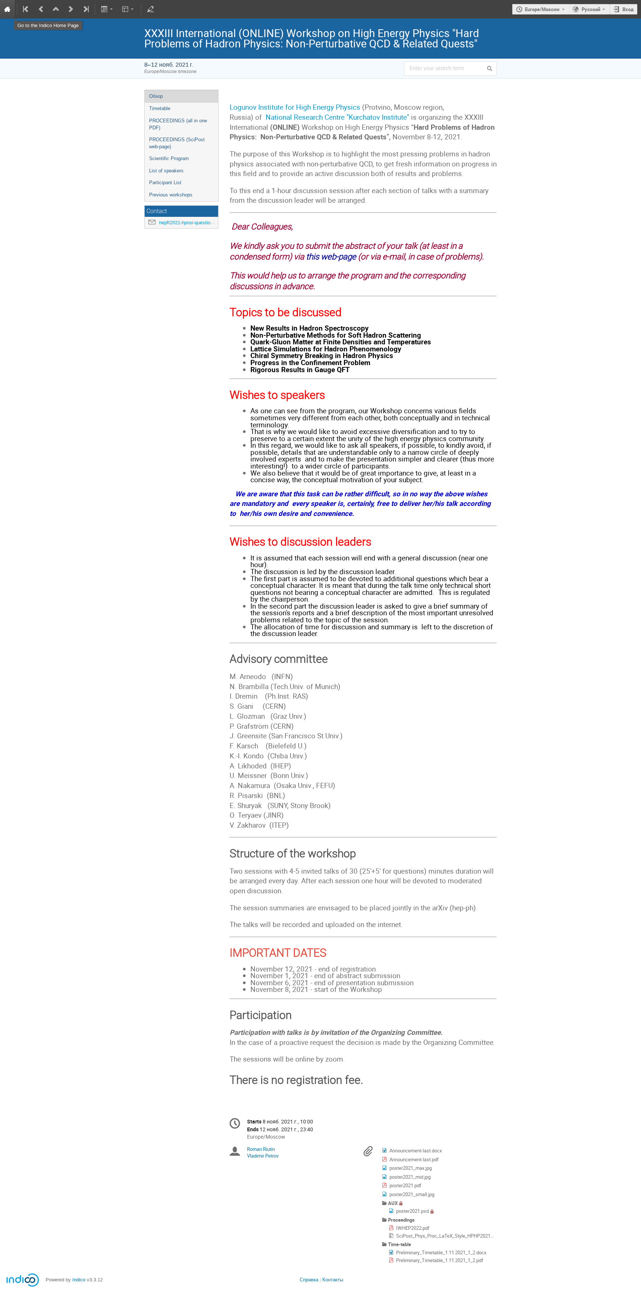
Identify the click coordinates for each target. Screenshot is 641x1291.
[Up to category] (56, 9)
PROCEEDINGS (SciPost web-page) (177, 143)
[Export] (107, 9)
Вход (628, 9)
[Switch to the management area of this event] (150, 9)
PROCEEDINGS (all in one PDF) (178, 124)
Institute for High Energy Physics (309, 107)
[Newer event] (70, 9)
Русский (591, 9)
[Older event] (41, 9)
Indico (78, 1280)
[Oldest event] (26, 9)
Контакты (332, 1280)
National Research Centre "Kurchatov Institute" (337, 117)
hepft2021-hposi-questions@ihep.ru (197, 222)
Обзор (156, 96)
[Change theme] (128, 9)
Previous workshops (171, 195)
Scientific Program (169, 158)
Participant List (165, 182)
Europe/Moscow (542, 9)
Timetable (159, 108)
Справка (309, 1280)
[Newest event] (85, 9)
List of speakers (166, 170)
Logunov (243, 107)
